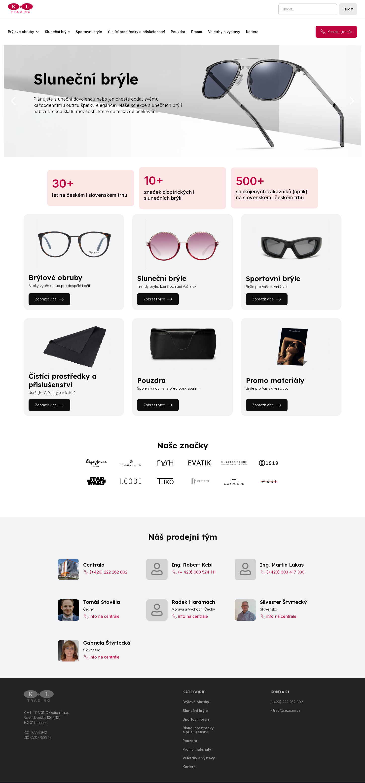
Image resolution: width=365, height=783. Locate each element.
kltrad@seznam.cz (285, 710)
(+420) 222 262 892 (287, 702)
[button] (23, 31)
